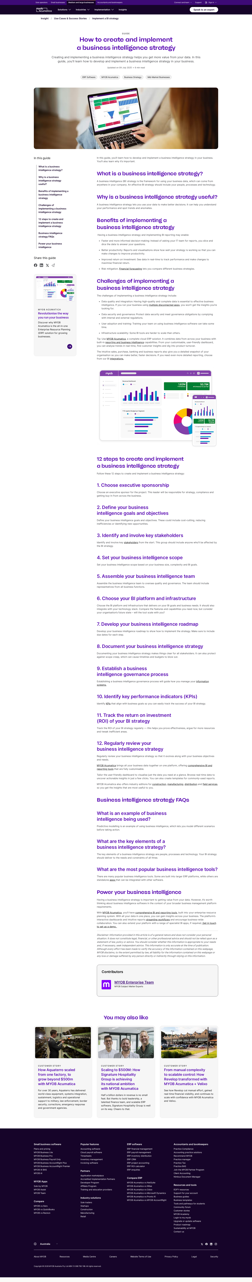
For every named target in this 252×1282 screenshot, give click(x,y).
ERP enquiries (133, 1169)
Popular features (89, 1144)
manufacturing (175, 784)
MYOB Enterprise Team (134, 982)
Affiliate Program (88, 1186)
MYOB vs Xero (41, 1206)
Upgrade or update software (187, 1221)
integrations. (117, 358)
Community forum (182, 1207)
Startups (84, 1206)
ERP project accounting (138, 1163)
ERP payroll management (139, 1152)
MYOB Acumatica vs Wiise (139, 1186)
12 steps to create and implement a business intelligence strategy (50, 223)
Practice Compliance (183, 1149)
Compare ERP (134, 1177)
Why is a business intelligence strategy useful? (49, 181)
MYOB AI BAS (40, 1169)
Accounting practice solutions (188, 1152)
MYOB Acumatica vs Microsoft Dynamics (146, 1193)
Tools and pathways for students (189, 1203)
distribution (191, 784)
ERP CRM (131, 1159)
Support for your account (186, 1193)
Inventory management (91, 1159)
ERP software (134, 1144)
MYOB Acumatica (116, 338)
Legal (194, 1256)
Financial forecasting (130, 268)
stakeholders (131, 542)
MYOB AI (38, 1173)
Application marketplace (92, 1175)
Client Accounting (182, 1173)
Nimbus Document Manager (187, 1176)
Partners (85, 1170)
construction (159, 784)
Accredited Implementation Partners (97, 1179)
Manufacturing (87, 1213)
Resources (65, 1256)
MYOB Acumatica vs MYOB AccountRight (146, 1200)
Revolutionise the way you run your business (53, 315)
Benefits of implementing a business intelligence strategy (53, 195)
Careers (113, 1256)
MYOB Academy (181, 1214)
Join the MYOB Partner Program (189, 1169)
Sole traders (86, 1202)
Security (214, 1256)
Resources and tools (185, 1184)
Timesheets (85, 1156)
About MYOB (40, 1256)
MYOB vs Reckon (42, 1213)
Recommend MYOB (183, 1156)
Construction (86, 1209)
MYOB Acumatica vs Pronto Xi (141, 1196)
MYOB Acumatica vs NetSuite (141, 1182)
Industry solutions (90, 1197)
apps (113, 879)
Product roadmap (182, 1224)
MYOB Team (40, 1193)
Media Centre (89, 1256)
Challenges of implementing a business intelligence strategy (52, 209)
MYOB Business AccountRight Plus (50, 1163)
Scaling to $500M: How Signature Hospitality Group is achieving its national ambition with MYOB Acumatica (120, 1079)
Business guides (181, 1196)
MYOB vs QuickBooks (44, 1209)
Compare (39, 1201)
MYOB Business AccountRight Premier (52, 1166)
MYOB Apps (40, 1181)
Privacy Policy (171, 1256)
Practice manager (182, 1159)
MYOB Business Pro (43, 1156)
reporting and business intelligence (124, 342)
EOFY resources (181, 1189)
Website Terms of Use (140, 1256)
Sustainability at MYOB (184, 1228)
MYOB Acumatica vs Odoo (139, 1189)
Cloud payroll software (91, 1152)
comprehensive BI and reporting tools (156, 912)
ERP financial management (139, 1149)
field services (210, 784)
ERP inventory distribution (139, 1156)
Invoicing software (89, 1163)
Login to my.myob (182, 1217)
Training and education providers (96, 1189)
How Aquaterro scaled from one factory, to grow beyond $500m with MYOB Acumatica (56, 1077)
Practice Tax (180, 1163)
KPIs (108, 703)
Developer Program (89, 1182)
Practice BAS (180, 1166)
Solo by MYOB (41, 1186)
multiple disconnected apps (164, 304)
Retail (83, 1216)
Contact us (179, 1231)
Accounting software (90, 1149)
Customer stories (182, 1210)
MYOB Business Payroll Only (47, 1159)
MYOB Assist (40, 1189)
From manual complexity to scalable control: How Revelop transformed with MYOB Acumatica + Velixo (185, 1077)
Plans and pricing (42, 1149)
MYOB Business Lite (43, 1152)
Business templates (183, 1200)
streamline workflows (158, 919)
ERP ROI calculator (136, 1166)
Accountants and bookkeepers (191, 1144)
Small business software (47, 1144)
